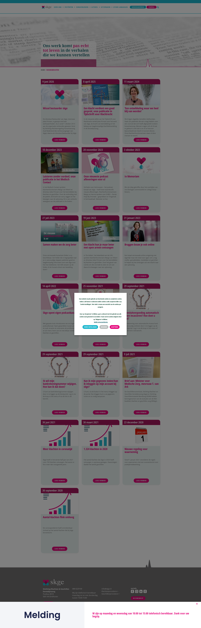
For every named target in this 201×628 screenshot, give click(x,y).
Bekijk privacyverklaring (101, 322)
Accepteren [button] (114, 327)
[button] (197, 604)
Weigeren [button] (104, 327)
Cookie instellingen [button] (90, 327)
